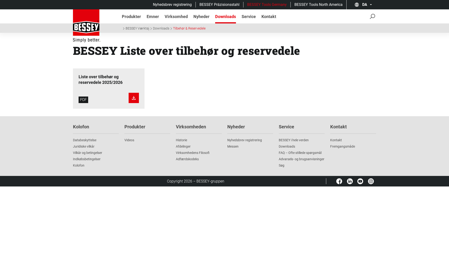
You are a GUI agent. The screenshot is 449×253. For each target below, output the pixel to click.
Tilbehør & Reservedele (189, 28)
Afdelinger (183, 146)
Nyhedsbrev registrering (172, 4)
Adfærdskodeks (187, 159)
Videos (129, 140)
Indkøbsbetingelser (87, 159)
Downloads (161, 28)
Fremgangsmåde (342, 146)
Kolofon (78, 165)
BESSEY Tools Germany (267, 4)
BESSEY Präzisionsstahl (219, 4)
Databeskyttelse (84, 140)
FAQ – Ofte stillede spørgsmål (300, 153)
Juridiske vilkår (83, 146)
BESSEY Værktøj (137, 28)
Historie (181, 140)
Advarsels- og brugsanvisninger (301, 159)
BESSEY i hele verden (294, 140)
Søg (281, 165)
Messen (233, 146)
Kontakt (336, 140)
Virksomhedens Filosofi (193, 153)
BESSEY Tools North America (318, 4)
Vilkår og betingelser (87, 153)
